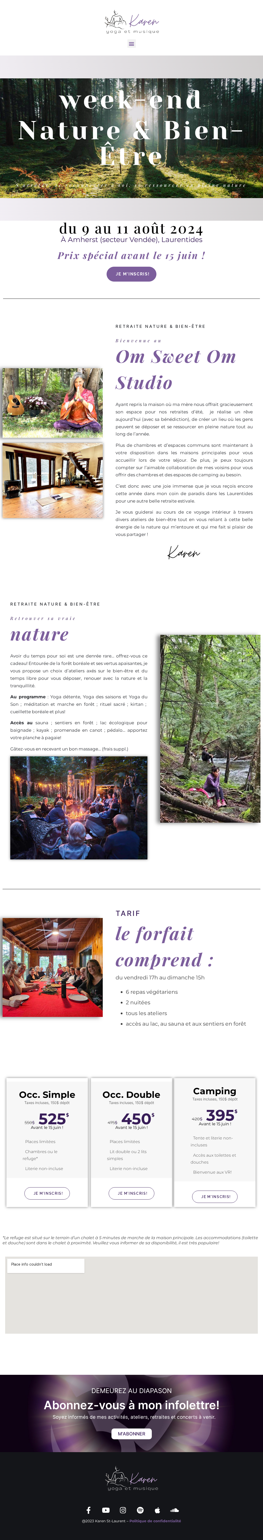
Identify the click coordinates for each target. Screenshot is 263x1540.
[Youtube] (105, 1510)
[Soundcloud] (174, 1510)
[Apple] (157, 1510)
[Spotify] (140, 1510)
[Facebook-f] (88, 1510)
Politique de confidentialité (155, 1521)
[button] (131, 43)
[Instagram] (122, 1510)
